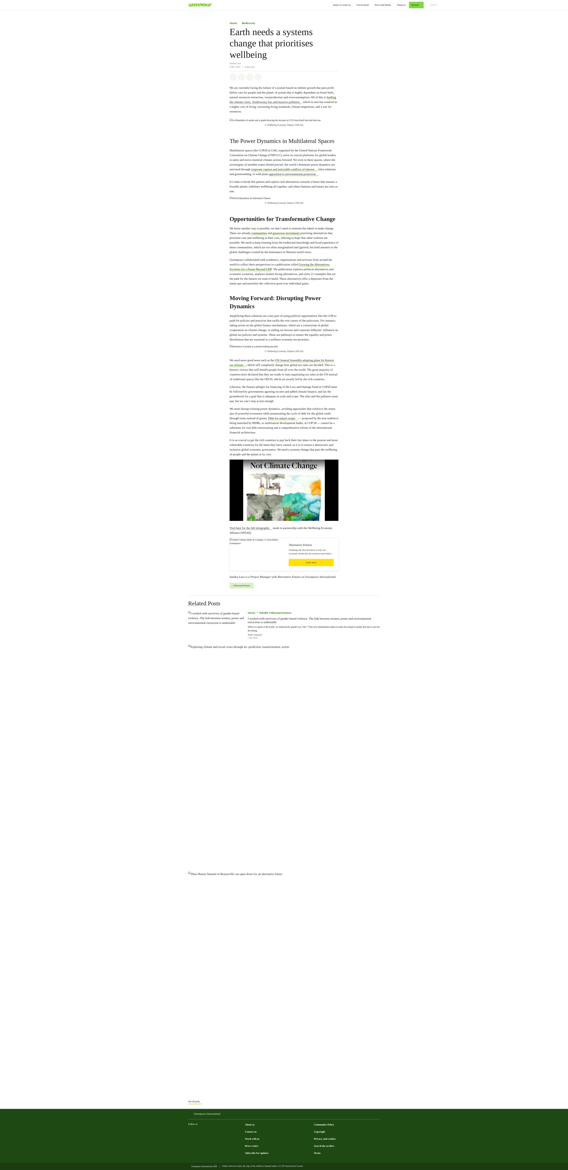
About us (401, 5)
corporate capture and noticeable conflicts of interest (282, 169)
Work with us (252, 1138)
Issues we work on (342, 5)
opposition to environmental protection (292, 174)
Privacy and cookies (325, 1138)
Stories (233, 23)
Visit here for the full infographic (250, 528)
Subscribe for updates (257, 1153)
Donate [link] (415, 5)
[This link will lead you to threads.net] (196, 1131)
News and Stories (383, 5)
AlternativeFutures (280, 612)
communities (259, 233)
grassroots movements (286, 233)
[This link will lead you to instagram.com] (190, 1131)
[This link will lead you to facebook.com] (202, 1131)
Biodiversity (248, 23)
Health (264, 612)
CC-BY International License (291, 1166)
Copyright (319, 1131)
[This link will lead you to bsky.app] (213, 1131)
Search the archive (324, 1146)
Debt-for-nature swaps (281, 418)
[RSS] (237, 1131)
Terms (317, 1153)
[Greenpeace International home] (199, 5)
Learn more (311, 562)
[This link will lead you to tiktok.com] (207, 1131)
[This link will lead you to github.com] (243, 1131)
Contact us (251, 1131)
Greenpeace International (207, 1113)
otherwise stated (235, 1166)
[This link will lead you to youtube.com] (231, 1131)
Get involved (362, 5)
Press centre (251, 1146)
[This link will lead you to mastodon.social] (219, 1131)
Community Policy (324, 1124)
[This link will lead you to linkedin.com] (225, 1131)
